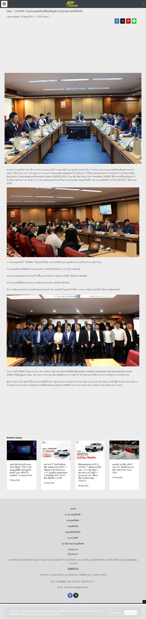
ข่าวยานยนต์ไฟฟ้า (73, 514)
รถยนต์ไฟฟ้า (73, 526)
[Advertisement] (73, 49)
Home (73, 508)
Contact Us (73, 549)
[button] (142, 4)
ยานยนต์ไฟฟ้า (73, 520)
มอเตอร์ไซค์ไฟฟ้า (73, 532)
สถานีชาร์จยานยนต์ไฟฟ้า (73, 543)
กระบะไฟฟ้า (73, 537)
